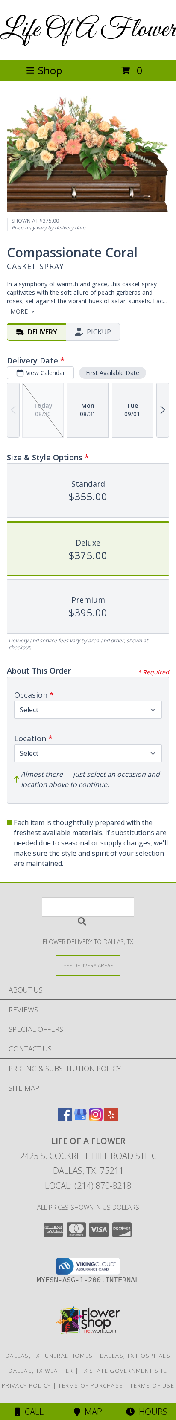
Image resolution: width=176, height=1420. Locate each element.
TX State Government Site (124, 1370)
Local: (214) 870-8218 (88, 1185)
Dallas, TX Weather (41, 1370)
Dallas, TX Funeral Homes (49, 1355)
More (19, 311)
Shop (50, 70)
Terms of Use (152, 1385)
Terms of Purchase (90, 1385)
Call (32, 1411)
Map (91, 1411)
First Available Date (112, 373)
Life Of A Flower (88, 30)
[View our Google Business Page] (80, 1119)
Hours (151, 1411)
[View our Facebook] (65, 1119)
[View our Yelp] (111, 1119)
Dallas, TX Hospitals (135, 1355)
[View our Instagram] (96, 1119)
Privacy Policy (26, 1385)
